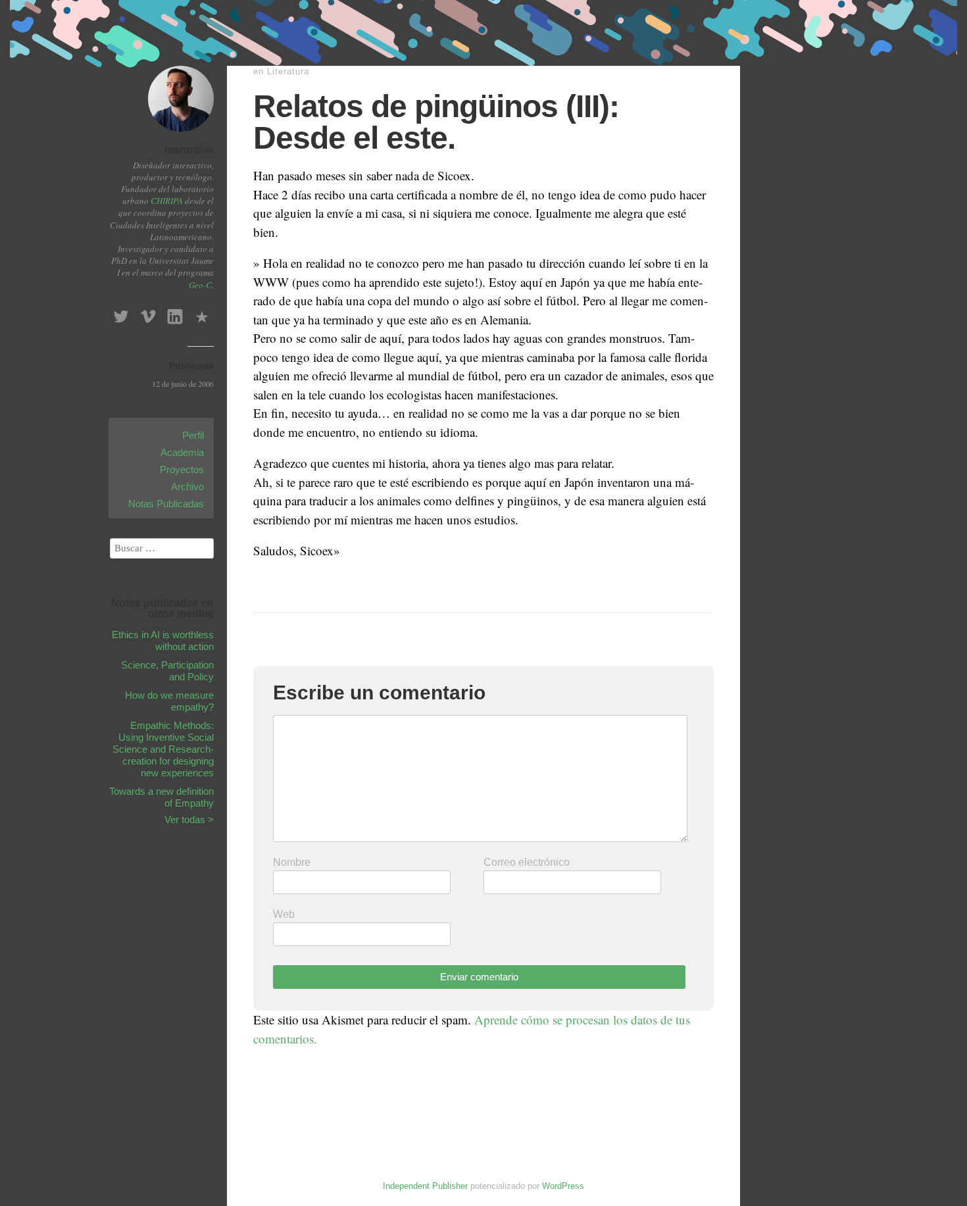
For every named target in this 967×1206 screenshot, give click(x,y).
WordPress (563, 1186)
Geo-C (200, 285)
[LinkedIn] (175, 313)
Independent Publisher (425, 1186)
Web (284, 914)
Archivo (187, 486)
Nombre (291, 862)
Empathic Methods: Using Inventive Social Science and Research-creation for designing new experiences (163, 749)
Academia (182, 452)
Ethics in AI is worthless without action (163, 640)
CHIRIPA (167, 201)
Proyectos (182, 469)
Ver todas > (189, 819)
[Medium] (202, 313)
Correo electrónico (527, 862)
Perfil (193, 435)
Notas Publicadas (166, 503)
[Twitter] (121, 313)
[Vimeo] (148, 313)
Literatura (288, 71)
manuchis (189, 149)
